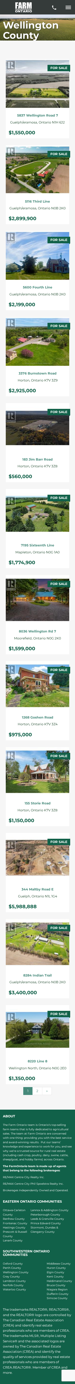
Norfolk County (13, 1285)
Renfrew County (14, 1219)
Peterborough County (45, 1214)
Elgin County (55, 1272)
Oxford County (13, 1263)
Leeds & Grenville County (47, 1219)
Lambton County (14, 1281)
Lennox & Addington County (49, 1210)
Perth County (12, 1268)
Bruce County (56, 1285)
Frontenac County (15, 1223)
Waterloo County (14, 1289)
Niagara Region (57, 1289)
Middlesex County (59, 1263)
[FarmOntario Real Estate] (23, 7)
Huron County (56, 1268)
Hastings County (14, 1227)
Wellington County (15, 1272)
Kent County (55, 1276)
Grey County (11, 1276)
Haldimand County (59, 1281)
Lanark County (12, 1240)
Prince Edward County (46, 1223)
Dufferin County (57, 1294)
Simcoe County (57, 1298)
